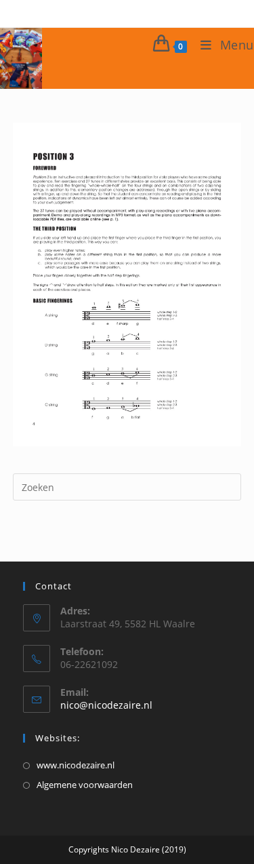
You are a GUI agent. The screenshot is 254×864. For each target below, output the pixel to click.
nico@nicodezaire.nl (106, 705)
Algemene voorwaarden (85, 785)
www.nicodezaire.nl (75, 765)
